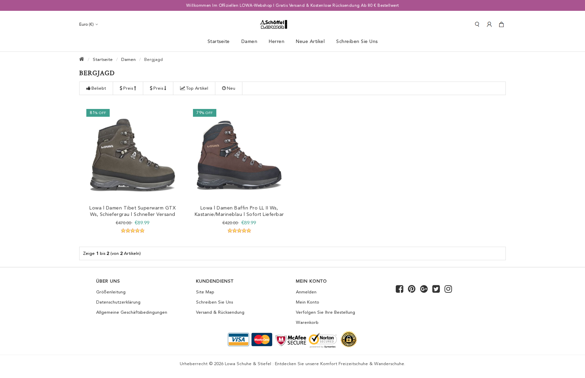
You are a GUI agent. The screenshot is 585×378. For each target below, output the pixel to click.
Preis (128, 88)
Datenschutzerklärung (118, 302)
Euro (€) (86, 24)
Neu (231, 88)
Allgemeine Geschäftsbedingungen (131, 312)
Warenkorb (307, 322)
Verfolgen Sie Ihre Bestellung (325, 312)
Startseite (219, 41)
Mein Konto (307, 302)
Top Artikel (197, 88)
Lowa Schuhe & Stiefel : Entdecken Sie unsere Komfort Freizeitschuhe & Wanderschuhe (314, 363)
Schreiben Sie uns (214, 302)
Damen (128, 59)
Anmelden (306, 291)
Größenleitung (111, 291)
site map (205, 291)
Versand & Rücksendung (220, 312)
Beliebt (98, 88)
